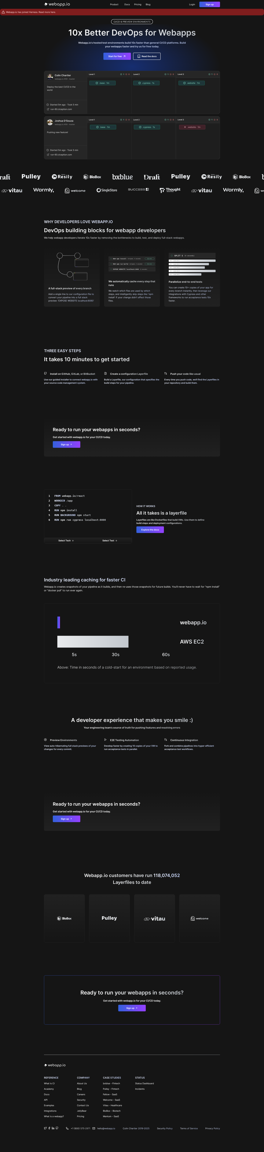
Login (192, 4)
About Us (82, 1083)
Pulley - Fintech (111, 1089)
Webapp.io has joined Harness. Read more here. (31, 12)
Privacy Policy (212, 1128)
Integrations (50, 1110)
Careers (81, 1094)
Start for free (115, 56)
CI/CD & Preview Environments (132, 21)
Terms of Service (189, 1128)
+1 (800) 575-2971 (80, 1128)
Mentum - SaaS (111, 1116)
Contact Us (83, 1105)
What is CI (49, 1083)
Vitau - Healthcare (112, 1105)
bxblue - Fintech (111, 1083)
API (45, 1099)
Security (81, 1099)
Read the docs (149, 56)
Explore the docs (150, 529)
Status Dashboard (144, 1083)
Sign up (210, 4)
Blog (148, 4)
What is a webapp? (54, 1116)
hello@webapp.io (106, 1128)
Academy (49, 1089)
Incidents (140, 1089)
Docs (127, 4)
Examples (49, 1105)
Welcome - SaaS (111, 1099)
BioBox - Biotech (111, 1110)
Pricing (137, 4)
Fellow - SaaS (110, 1094)
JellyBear (81, 1110)
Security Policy (165, 1128)
